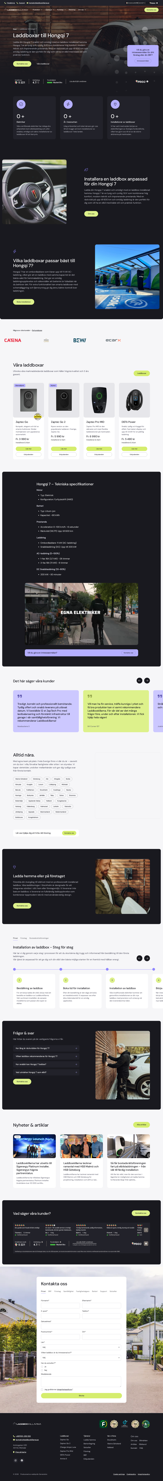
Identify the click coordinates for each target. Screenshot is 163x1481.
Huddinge (56, 790)
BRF (85, 1455)
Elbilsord (142, 1444)
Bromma (72, 795)
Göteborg (36, 779)
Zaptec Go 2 (65, 1443)
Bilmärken (143, 1440)
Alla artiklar (141, 1124)
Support (22, 3)
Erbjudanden (28, 454)
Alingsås (57, 779)
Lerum (40, 784)
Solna (61, 795)
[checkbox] (81, 1368)
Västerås (68, 806)
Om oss (81, 10)
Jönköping (19, 812)
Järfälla (42, 795)
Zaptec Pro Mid (66, 1451)
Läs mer (28, 449)
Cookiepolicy (131, 1474)
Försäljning (11, 3)
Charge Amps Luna (68, 1447)
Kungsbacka (61, 801)
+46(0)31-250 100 (23, 1436)
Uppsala (31, 812)
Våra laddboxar (43, 64)
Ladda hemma (90, 1440)
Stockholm (44, 790)
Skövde (18, 790)
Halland (49, 801)
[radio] (81, 1366)
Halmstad (44, 806)
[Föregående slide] (139, 680)
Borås (68, 779)
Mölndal (64, 784)
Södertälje (19, 801)
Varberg (18, 806)
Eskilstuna (19, 817)
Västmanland (45, 812)
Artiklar (134, 1444)
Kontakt (134, 1448)
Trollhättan (30, 790)
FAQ (141, 1448)
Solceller (87, 1447)
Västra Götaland (21, 779)
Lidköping (52, 784)
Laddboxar (141, 373)
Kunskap (60, 10)
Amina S (63, 1458)
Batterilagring (89, 1443)
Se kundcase (37, 330)
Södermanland (61, 812)
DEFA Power (65, 1455)
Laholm (56, 806)
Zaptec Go (64, 1439)
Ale (47, 779)
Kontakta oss (151, 10)
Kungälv (30, 784)
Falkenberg (31, 806)
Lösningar (48, 10)
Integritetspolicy (144, 1474)
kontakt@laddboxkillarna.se (39, 3)
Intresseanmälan (143, 61)
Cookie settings (119, 1474)
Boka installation (24, 302)
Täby (52, 795)
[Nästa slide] (147, 680)
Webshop (72, 10)
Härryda (18, 784)
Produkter (36, 10)
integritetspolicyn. (64, 1389)
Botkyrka (30, 795)
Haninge (18, 795)
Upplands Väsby (34, 801)
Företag (87, 1451)
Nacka (68, 790)
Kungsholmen (33, 817)
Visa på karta (20, 1452)
